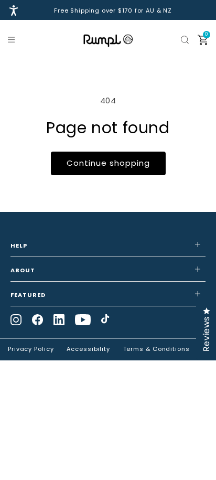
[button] (13, 40)
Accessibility (88, 349)
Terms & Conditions (156, 349)
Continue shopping (108, 162)
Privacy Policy (31, 349)
